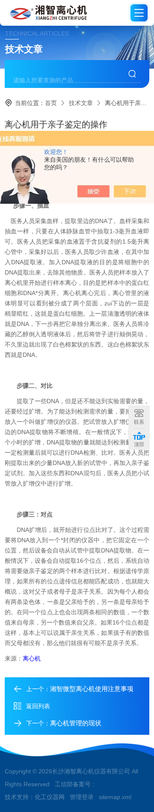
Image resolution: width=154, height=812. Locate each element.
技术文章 (81, 103)
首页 (51, 103)
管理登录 (82, 797)
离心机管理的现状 (75, 723)
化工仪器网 (50, 797)
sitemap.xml (115, 797)
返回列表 (38, 706)
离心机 (32, 658)
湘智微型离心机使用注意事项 (91, 688)
